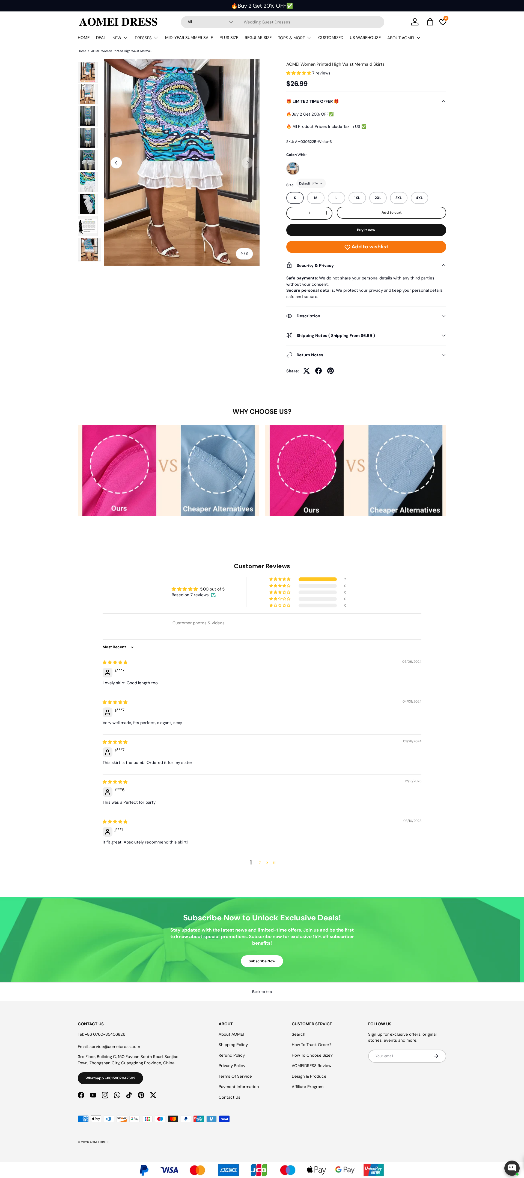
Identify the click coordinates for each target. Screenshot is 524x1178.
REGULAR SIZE (258, 37)
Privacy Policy (232, 1065)
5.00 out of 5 (212, 589)
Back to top (262, 991)
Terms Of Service (235, 1076)
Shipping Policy (233, 1044)
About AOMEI (231, 1034)
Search (298, 1034)
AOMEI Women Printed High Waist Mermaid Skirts (122, 51)
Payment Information (239, 1086)
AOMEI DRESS (99, 1142)
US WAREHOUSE (365, 37)
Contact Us (229, 1097)
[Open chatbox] (512, 1168)
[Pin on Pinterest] (330, 371)
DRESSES (143, 38)
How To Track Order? (312, 1044)
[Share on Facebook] (318, 371)
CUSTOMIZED (330, 37)
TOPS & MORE (291, 38)
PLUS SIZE (228, 37)
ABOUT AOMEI (400, 38)
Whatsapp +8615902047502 (110, 1078)
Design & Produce (309, 1076)
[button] (299, 73)
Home (82, 51)
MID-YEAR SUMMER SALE (189, 37)
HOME (84, 37)
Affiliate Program (307, 1086)
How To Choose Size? (312, 1055)
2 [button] (259, 862)
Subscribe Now (262, 961)
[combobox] (282, 22)
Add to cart (392, 212)
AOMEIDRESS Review (311, 1065)
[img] (115, 662)
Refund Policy (232, 1055)
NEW (116, 38)
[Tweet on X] (306, 371)
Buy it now (366, 229)
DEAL (101, 37)
